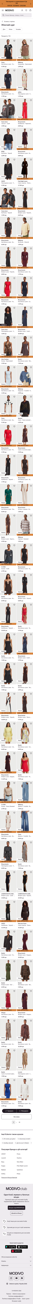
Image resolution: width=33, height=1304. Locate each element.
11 (19, 1122)
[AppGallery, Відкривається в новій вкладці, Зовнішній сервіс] (16, 1251)
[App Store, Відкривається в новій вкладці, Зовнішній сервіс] (22, 1247)
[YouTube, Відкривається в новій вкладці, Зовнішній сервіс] (16, 1278)
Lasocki (3, 1158)
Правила (8, 1294)
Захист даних (25, 1298)
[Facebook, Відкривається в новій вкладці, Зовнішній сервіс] (22, 1278)
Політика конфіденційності (15, 1296)
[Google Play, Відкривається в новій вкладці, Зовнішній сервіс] (10, 1247)
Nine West (20, 1162)
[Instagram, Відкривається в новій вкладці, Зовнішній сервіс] (11, 1278)
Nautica (19, 1158)
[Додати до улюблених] (14, 41)
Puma (18, 1154)
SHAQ (3, 1173)
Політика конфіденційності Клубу (11, 1298)
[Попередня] (2, 4)
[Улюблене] (26, 10)
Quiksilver (20, 1170)
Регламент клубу (16, 1301)
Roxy (2, 1162)
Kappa (3, 1166)
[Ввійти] (22, 10)
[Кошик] (30, 10)
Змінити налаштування (19, 1294)
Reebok (3, 1170)
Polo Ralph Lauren (22, 1166)
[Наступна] (31, 4)
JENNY (3, 1154)
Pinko (18, 1173)
